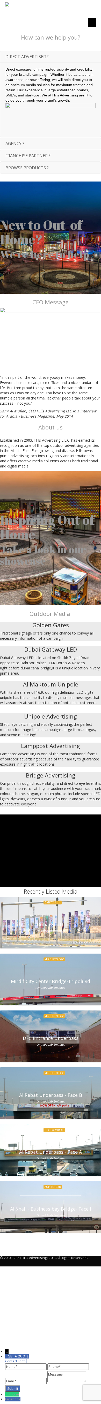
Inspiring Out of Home (47, 527)
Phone (14, 1394)
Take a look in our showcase (43, 555)
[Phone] (7, 1394)
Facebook (12, 1399)
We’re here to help (44, 254)
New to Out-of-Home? (43, 232)
